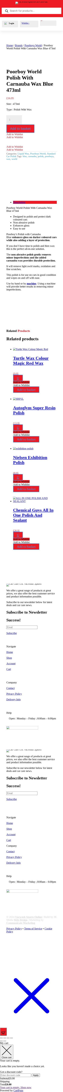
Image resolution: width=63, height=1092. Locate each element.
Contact (10, 688)
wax (8, 159)
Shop (9, 657)
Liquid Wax (23, 153)
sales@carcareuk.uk (24, 724)
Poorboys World (33, 45)
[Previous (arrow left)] (1, 1041)
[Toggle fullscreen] (4, 1038)
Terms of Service (33, 928)
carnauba (32, 156)
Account (10, 663)
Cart (8, 669)
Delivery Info (13, 699)
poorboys (49, 156)
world (14, 159)
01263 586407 (22, 721)
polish (41, 156)
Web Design (20, 920)
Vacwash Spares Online (28, 917)
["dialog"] (31, 1067)
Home (9, 45)
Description (19, 202)
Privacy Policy (14, 693)
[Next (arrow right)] (4, 1041)
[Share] (8, 1038)
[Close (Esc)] (11, 1038)
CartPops (18, 1090)
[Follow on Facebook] (9, 943)
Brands (19, 45)
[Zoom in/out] (1, 1038)
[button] (14, 134)
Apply (36, 1075)
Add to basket (20, 128)
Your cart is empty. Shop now (15, 1087)
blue (25, 156)
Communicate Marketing (20, 923)
